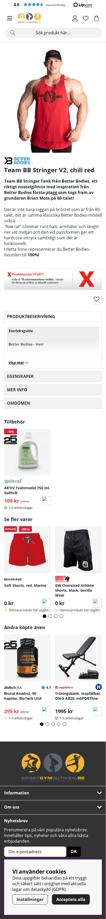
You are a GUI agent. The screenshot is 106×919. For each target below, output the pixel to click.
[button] (53, 4)
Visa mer (16, 362)
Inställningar (30, 899)
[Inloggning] (74, 18)
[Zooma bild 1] (53, 99)
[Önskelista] (85, 18)
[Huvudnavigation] (9, 18)
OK (73, 851)
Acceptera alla (70, 899)
